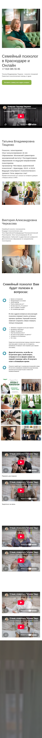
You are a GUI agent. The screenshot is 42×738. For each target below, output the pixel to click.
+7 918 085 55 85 (11, 69)
